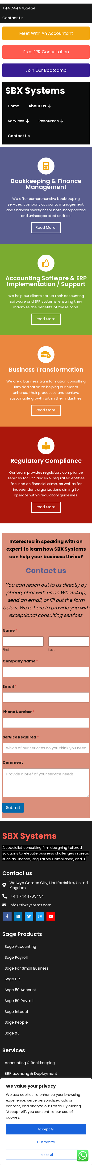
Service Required (21, 737)
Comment (13, 762)
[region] (46, 1121)
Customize (46, 1142)
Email (10, 686)
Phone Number (18, 712)
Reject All (46, 1154)
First (6, 650)
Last (51, 650)
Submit (13, 807)
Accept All (46, 1129)
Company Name (20, 661)
